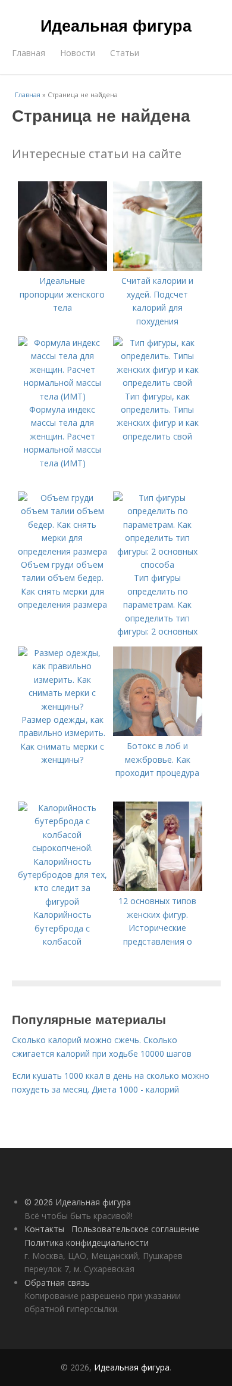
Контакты (44, 1229)
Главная (28, 52)
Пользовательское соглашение (135, 1229)
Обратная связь (57, 1282)
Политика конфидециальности (86, 1242)
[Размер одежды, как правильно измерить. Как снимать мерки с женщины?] (62, 706)
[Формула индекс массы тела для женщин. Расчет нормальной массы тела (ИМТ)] (62, 396)
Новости (77, 52)
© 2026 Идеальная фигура (77, 1202)
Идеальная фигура (116, 25)
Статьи (124, 52)
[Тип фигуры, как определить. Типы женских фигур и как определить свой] (157, 382)
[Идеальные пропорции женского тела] (62, 267)
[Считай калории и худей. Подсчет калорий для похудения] (157, 267)
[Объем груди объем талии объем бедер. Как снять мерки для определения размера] (62, 551)
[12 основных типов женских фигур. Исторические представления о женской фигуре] (157, 887)
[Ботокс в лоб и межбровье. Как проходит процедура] (157, 732)
